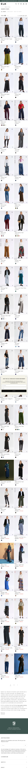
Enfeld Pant (18, 67)
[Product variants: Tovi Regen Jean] (26, 369)
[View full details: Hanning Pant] (7, 277)
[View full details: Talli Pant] (7, 249)
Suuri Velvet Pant (19, 233)
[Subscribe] (25, 746)
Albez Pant (17, 122)
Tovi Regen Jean (19, 372)
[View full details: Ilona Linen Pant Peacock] (21, 277)
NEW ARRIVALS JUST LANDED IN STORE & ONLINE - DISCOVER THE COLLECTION (14, 1)
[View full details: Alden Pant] (21, 194)
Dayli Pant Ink (18, 39)
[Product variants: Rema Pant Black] (12, 93)
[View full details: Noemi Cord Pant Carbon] (7, 637)
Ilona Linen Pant (5, 427)
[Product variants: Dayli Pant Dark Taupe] (12, 37)
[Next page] (17, 685)
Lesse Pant (3, 150)
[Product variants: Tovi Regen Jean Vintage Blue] (26, 397)
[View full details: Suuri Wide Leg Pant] (7, 471)
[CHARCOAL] (15, 485)
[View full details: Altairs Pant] (7, 609)
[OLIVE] (15, 209)
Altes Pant (3, 233)
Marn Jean (3, 538)
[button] (12, 19)
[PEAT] (1, 624)
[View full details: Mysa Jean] (7, 498)
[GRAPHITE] (15, 319)
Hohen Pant (4, 178)
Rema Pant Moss (5, 67)
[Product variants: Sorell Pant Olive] (26, 618)
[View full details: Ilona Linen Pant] (7, 415)
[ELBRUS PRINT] (15, 596)
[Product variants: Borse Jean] (12, 203)
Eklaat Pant (18, 648)
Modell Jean (4, 372)
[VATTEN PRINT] (1, 181)
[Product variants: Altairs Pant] (12, 618)
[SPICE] (18, 236)
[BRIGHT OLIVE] (4, 126)
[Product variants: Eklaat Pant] (26, 646)
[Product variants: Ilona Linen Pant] (12, 425)
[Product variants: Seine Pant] (26, 591)
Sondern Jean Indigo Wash (7, 399)
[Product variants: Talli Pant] (12, 259)
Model (2, 16)
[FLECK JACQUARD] (15, 181)
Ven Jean (17, 344)
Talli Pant (3, 261)
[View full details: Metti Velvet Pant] (21, 471)
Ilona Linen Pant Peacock (21, 289)
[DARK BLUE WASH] (1, 541)
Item (8, 16)
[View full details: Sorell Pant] (21, 443)
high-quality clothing (22, 706)
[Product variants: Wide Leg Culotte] (12, 452)
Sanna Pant (18, 95)
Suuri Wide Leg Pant (6, 482)
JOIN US (14, 390)
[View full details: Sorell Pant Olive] (21, 609)
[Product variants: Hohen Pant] (12, 176)
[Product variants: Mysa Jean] (12, 508)
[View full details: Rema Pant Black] (7, 83)
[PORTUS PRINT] (15, 513)
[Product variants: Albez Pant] (26, 120)
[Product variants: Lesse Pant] (12, 148)
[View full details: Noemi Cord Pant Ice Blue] (21, 526)
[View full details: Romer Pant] (21, 166)
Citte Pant (17, 316)
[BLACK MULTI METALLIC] (15, 679)
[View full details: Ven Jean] (21, 332)
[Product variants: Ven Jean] (26, 342)
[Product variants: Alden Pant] (26, 203)
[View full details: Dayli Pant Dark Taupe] (7, 28)
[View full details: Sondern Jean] (7, 332)
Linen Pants (10, 12)
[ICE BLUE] (15, 541)
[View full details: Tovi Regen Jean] (21, 360)
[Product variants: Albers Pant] (12, 563)
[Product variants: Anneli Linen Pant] (26, 425)
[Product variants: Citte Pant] (26, 314)
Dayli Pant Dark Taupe (6, 39)
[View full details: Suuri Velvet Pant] (21, 222)
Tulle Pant (17, 676)
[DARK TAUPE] (1, 43)
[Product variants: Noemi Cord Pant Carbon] (12, 646)
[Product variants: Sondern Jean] (12, 342)
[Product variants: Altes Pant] (12, 231)
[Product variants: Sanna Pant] (26, 93)
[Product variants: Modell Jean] (12, 369)
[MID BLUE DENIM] (1, 209)
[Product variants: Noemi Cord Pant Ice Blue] (26, 535)
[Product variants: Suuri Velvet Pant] (26, 231)
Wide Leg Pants (18, 12)
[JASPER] (18, 430)
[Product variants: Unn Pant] (26, 148)
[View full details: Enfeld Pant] (21, 55)
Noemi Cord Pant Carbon (7, 648)
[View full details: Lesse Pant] (7, 138)
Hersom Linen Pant (5, 316)
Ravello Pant (4, 593)
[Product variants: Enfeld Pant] (26, 65)
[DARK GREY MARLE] (15, 153)
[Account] (21, 5)
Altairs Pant (4, 621)
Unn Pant (17, 150)
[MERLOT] (1, 236)
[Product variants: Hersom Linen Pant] (12, 314)
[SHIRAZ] (1, 126)
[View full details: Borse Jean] (7, 194)
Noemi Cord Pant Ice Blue (21, 538)
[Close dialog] (26, 376)
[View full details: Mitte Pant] (21, 498)
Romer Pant (18, 178)
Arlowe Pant (18, 261)
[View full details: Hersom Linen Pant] (7, 305)
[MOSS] (1, 70)
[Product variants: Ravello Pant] (12, 591)
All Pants (3, 12)
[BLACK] (1, 98)
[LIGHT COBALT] (1, 596)
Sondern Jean (4, 344)
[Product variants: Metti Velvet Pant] (26, 480)
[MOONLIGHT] (3, 319)
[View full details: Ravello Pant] (7, 581)
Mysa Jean (3, 510)
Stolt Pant (3, 676)
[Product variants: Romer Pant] (26, 176)
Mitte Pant (17, 510)
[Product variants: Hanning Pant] (12, 286)
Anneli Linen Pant (19, 427)
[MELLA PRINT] (15, 264)
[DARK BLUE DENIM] (15, 126)
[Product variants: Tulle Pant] (26, 674)
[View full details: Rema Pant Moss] (7, 55)
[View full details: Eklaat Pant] (21, 637)
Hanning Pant (4, 289)
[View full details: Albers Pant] (7, 554)
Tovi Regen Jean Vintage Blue (21, 399)
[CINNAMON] (1, 264)
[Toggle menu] (26, 5)
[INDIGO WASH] (1, 402)
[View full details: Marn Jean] (7, 526)
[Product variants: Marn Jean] (12, 535)
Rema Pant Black (5, 95)
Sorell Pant (17, 455)
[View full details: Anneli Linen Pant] (21, 415)
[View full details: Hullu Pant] (7, 111)
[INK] (15, 43)
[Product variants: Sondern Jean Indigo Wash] (12, 397)
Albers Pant (4, 565)
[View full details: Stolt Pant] (7, 664)
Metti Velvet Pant (19, 482)
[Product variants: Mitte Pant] (26, 508)
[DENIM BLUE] (15, 347)
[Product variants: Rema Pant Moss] (12, 65)
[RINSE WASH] (1, 347)
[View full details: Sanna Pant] (21, 83)
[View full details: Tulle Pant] (21, 664)
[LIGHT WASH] (1, 292)
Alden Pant (17, 206)
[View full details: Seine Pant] (21, 581)
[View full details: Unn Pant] (21, 138)
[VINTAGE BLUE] (15, 402)
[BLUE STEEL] (1, 485)
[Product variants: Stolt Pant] (12, 674)
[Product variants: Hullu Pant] (12, 120)
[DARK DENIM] (1, 568)
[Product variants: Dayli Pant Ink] (26, 37)
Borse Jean (3, 206)
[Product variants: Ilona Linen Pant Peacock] (26, 286)
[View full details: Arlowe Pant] (21, 249)
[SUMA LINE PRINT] (15, 568)
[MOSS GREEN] (17, 236)
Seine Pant (17, 593)
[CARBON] (3, 236)
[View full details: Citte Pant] (21, 305)
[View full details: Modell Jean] (7, 360)
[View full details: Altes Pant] (7, 222)
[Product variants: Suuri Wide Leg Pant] (12, 480)
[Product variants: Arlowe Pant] (26, 259)
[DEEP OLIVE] (15, 236)
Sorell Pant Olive (19, 621)
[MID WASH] (1, 679)
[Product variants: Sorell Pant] (26, 452)
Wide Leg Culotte (5, 455)
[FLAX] (4, 319)
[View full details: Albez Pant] (21, 111)
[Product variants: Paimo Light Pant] (26, 563)
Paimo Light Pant (19, 565)
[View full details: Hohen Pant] (7, 166)
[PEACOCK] (15, 292)
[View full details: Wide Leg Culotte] (7, 443)
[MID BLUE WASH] (15, 70)
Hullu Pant (3, 122)
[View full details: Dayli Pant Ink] (21, 28)
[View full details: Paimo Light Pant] (21, 554)
